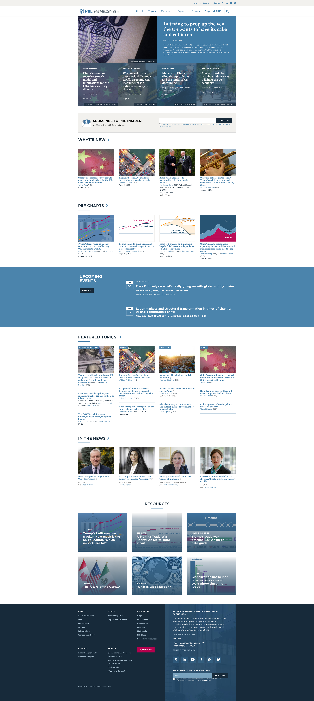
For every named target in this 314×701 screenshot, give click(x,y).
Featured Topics (98, 337)
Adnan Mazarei (84, 382)
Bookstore (206, 3)
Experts (83, 648)
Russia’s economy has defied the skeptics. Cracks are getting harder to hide (217, 479)
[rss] (210, 660)
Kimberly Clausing (170, 485)
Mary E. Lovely (168, 88)
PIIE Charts (91, 205)
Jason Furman (165, 393)
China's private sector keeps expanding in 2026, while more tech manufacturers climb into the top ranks (217, 247)
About (82, 611)
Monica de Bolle (166, 185)
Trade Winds (113, 667)
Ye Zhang (109, 251)
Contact (81, 627)
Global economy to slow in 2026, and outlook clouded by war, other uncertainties (176, 406)
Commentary (142, 623)
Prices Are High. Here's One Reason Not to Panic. (177, 389)
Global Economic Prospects (119, 653)
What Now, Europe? (116, 671)
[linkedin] (184, 660)
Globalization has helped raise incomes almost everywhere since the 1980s (209, 581)
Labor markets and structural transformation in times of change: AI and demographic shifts (183, 310)
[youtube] (193, 660)
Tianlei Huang (206, 254)
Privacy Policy (83, 686)
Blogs (139, 616)
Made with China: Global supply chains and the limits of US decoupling (175, 78)
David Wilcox (104, 421)
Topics (111, 611)
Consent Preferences (184, 650)
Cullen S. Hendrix (130, 94)
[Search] (227, 11)
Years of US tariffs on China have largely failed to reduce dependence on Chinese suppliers (176, 246)
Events (196, 11)
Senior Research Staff (87, 653)
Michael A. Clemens (210, 88)
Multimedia (142, 631)
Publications (142, 620)
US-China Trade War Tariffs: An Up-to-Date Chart (153, 540)
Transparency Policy (86, 635)
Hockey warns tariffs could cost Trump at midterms (175, 477)
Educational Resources (147, 639)
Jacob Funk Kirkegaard (129, 251)
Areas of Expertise (115, 616)
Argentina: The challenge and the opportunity (176, 376)
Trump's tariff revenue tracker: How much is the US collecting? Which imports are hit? (94, 246)
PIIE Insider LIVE (115, 657)
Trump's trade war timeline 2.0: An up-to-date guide (208, 540)
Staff (80, 620)
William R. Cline (126, 183)
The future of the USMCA (101, 586)
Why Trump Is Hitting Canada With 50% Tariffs (93, 477)
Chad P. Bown (206, 396)
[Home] (99, 11)
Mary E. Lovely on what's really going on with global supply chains (185, 286)
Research (143, 611)
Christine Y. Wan (188, 251)
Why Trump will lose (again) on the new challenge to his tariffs (136, 407)
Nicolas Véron (227, 254)
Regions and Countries (117, 620)
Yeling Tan (87, 94)
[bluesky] (218, 660)
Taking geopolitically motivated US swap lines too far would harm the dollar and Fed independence (95, 377)
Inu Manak (126, 485)
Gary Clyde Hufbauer (87, 251)
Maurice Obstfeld (105, 403)
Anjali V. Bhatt (142, 294)
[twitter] (176, 660)
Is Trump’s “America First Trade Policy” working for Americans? (135, 477)
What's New (92, 139)
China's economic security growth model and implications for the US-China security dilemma (96, 81)
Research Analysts (86, 657)
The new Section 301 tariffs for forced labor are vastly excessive (135, 178)
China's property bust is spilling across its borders (216, 405)
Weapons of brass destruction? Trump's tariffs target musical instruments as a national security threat (137, 81)
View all (86, 290)
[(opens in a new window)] (223, 3)
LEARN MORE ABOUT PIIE (184, 634)
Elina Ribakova (210, 487)
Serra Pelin (92, 406)
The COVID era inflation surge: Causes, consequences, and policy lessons (94, 416)
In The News (92, 438)
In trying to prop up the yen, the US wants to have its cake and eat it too (195, 29)
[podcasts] (201, 660)
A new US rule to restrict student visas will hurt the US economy (215, 78)
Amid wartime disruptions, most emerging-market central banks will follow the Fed (96, 396)
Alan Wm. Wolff (125, 412)
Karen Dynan (84, 421)
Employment (83, 623)
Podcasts (141, 627)
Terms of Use (95, 686)
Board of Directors (86, 616)
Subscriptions (84, 631)
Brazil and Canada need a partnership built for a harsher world (174, 180)
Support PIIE (213, 11)
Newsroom (197, 3)
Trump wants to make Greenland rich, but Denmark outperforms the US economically (136, 246)
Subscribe (216, 3)
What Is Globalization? (154, 586)
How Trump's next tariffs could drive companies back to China (216, 392)
